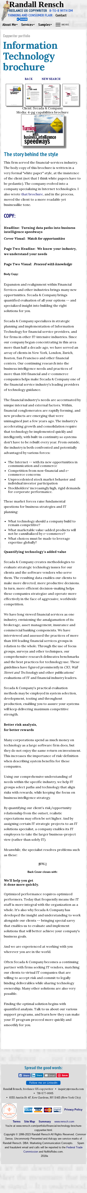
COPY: (9, 215)
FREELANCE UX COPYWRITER (28, 10)
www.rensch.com (64, 1121)
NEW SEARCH (51, 79)
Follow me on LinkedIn (43, 1082)
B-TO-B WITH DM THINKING (40, 12)
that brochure (32, 194)
